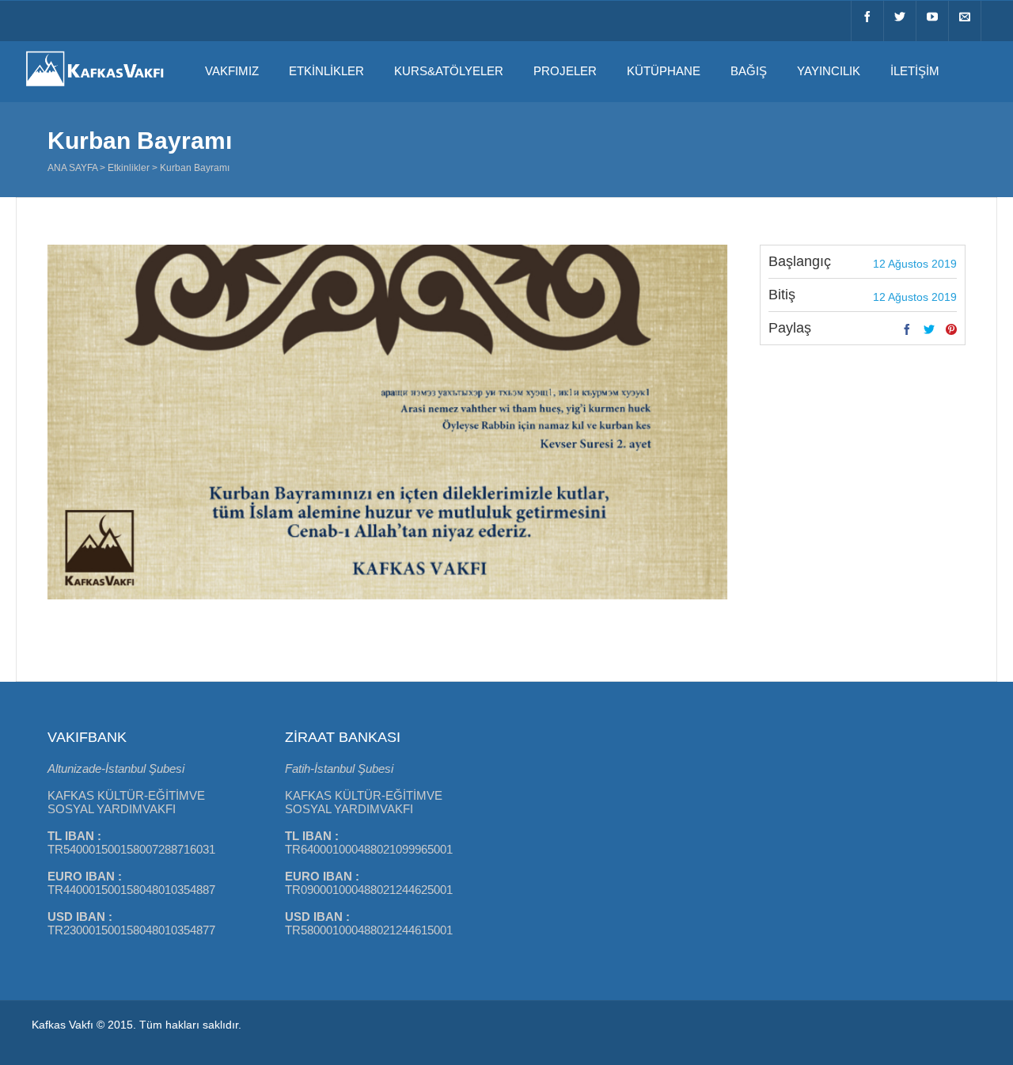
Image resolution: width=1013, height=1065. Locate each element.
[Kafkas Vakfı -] (95, 88)
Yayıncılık (828, 71)
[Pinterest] (951, 330)
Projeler (565, 71)
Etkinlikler (326, 71)
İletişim (914, 71)
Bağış (748, 71)
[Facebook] (867, 21)
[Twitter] (900, 21)
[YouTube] (932, 21)
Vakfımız (232, 71)
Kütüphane (663, 71)
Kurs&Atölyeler (448, 71)
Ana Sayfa (72, 167)
